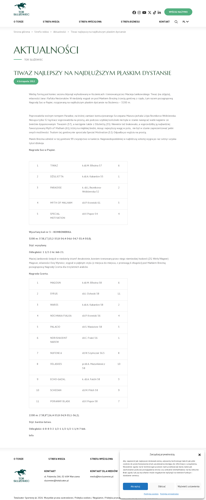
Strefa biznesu (130, 21)
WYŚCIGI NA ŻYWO (178, 11)
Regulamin (98, 497)
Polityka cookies (151, 494)
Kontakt (164, 21)
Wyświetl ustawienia (188, 486)
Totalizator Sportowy (24, 497)
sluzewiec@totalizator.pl (56, 480)
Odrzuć (162, 486)
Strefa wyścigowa (90, 21)
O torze (18, 21)
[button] (199, 454)
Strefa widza (51, 21)
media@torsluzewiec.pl (101, 476)
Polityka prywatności (169, 494)
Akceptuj (135, 486)
